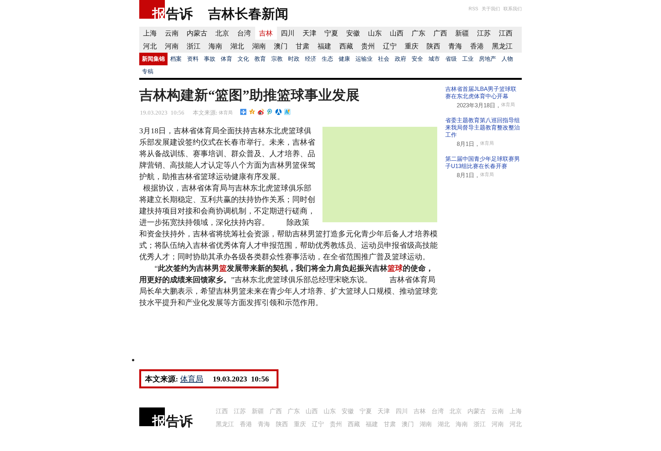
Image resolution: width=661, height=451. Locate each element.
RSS (473, 8)
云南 (172, 33)
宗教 (277, 59)
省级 (451, 59)
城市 (434, 59)
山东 (375, 33)
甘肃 (302, 46)
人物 (507, 59)
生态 (327, 59)
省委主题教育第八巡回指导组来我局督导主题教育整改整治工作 (482, 127)
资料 (193, 59)
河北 (150, 46)
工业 (468, 59)
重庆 (411, 46)
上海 (150, 33)
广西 (440, 33)
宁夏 (331, 33)
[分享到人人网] (278, 112)
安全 (417, 59)
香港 (477, 46)
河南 (172, 46)
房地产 (487, 59)
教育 (260, 59)
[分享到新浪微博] (261, 112)
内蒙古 (197, 33)
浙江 (193, 46)
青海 (455, 46)
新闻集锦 (153, 59)
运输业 (364, 59)
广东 (418, 33)
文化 (243, 59)
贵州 (368, 46)
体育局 (226, 112)
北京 (222, 33)
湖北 (237, 46)
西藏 (346, 46)
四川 (288, 33)
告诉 (179, 13)
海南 (215, 46)
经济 (310, 59)
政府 (400, 59)
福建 (324, 46)
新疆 (462, 33)
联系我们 (512, 8)
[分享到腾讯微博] (270, 112)
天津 (309, 33)
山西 (397, 33)
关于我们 (491, 8)
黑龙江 (502, 46)
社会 (383, 59)
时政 (294, 59)
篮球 (395, 268)
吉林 (266, 33)
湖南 (259, 46)
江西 (506, 33)
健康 (344, 59)
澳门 (281, 46)
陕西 (433, 46)
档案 (176, 59)
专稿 (147, 71)
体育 (226, 59)
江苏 (484, 33)
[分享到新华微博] (287, 112)
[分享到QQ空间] (252, 112)
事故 (209, 59)
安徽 (353, 33)
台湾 (244, 33)
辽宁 (390, 46)
